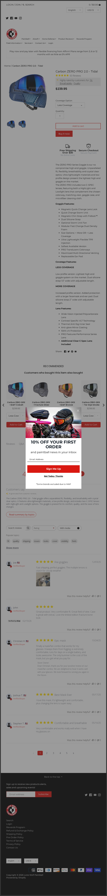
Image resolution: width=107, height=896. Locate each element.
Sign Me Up (53, 468)
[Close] (78, 410)
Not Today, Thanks (53, 476)
